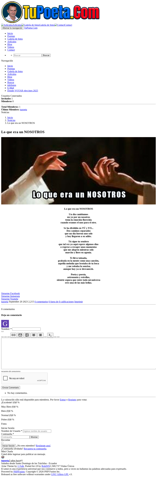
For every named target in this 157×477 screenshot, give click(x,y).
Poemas (11, 68)
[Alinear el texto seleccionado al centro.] (34, 335)
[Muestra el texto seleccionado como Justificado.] (40, 335)
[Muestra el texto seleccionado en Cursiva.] (5, 336)
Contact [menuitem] (11, 50)
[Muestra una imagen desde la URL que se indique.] (27, 335)
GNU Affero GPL (60, 474)
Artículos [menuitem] (11, 41)
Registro (72, 399)
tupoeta (23, 109)
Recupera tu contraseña (35, 448)
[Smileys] (2, 331)
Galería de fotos (15, 71)
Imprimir (78, 301)
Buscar (46, 55)
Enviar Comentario (10, 387)
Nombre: (6, 329)
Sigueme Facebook (10, 293)
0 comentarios (41, 301)
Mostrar (34, 437)
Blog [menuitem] (9, 44)
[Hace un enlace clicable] (13, 335)
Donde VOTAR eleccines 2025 (22, 90)
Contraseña (7, 434)
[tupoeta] (2, 458)
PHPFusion (19, 471)
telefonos (11, 85)
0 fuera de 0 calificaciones (61, 301)
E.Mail (10, 88)
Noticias (11, 120)
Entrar (63, 399)
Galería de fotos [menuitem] (15, 39)
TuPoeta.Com (30, 28)
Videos (10, 79)
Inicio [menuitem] (10, 33)
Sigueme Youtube (9, 299)
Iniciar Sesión (8, 446)
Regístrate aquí (43, 445)
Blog (9, 77)
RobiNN (46, 466)
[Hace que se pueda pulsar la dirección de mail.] (20, 335)
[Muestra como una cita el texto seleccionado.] (55, 336)
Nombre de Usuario (11, 431)
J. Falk (20, 466)
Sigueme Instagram (10, 296)
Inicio (10, 66)
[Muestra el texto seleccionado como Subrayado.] (8, 336)
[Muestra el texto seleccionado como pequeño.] (45, 336)
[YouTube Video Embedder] (58, 336)
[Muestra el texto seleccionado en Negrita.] (2, 336)
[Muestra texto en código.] (50, 335)
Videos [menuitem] (10, 47)
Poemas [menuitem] (11, 36)
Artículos (11, 74)
